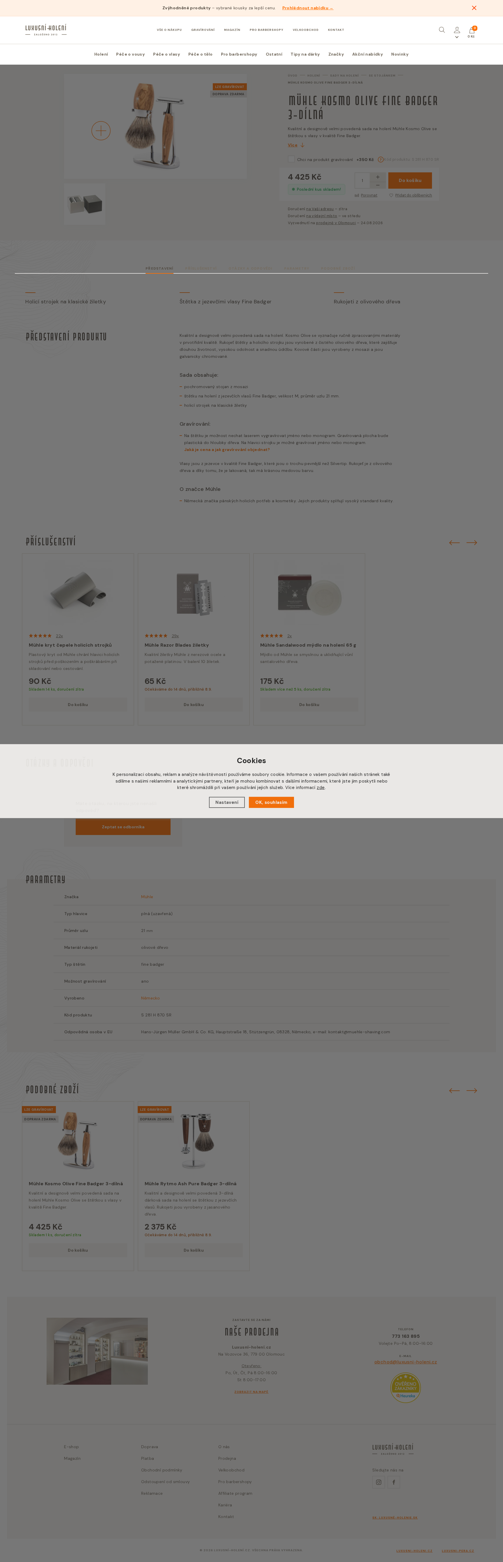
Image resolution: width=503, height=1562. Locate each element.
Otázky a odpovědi (250, 268)
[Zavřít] (474, 8)
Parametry (296, 268)
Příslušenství (201, 268)
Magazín (232, 30)
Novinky (400, 54)
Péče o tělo (200, 54)
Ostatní (274, 54)
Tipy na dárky (305, 54)
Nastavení (226, 802)
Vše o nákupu (169, 30)
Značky (336, 54)
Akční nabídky (367, 54)
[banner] (46, 30)
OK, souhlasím (271, 802)
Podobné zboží (338, 268)
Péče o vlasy (166, 54)
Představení (159, 268)
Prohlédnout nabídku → (308, 7)
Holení (101, 54)
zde (321, 787)
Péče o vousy (130, 54)
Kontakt (336, 30)
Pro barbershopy (267, 30)
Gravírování (203, 30)
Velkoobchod (306, 30)
